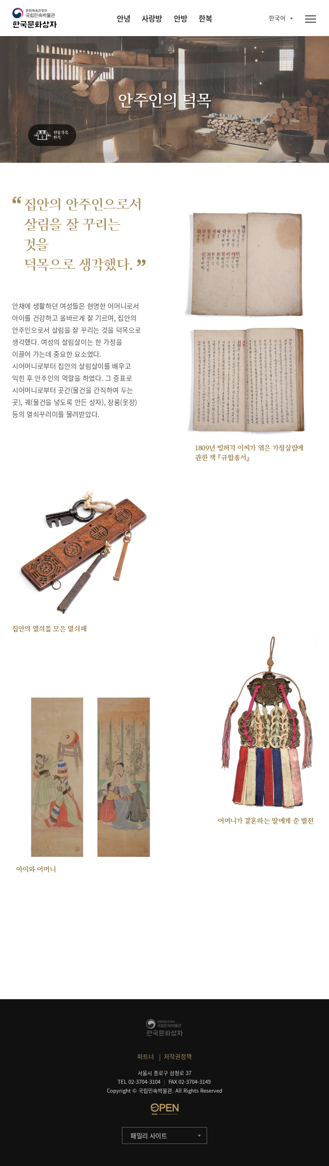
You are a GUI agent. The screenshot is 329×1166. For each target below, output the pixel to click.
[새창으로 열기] (164, 1109)
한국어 (277, 18)
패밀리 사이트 (148, 1135)
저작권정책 (178, 1056)
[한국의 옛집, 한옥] (52, 135)
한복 (205, 18)
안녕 (123, 18)
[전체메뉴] (310, 19)
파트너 (145, 1056)
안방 (180, 18)
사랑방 (152, 18)
